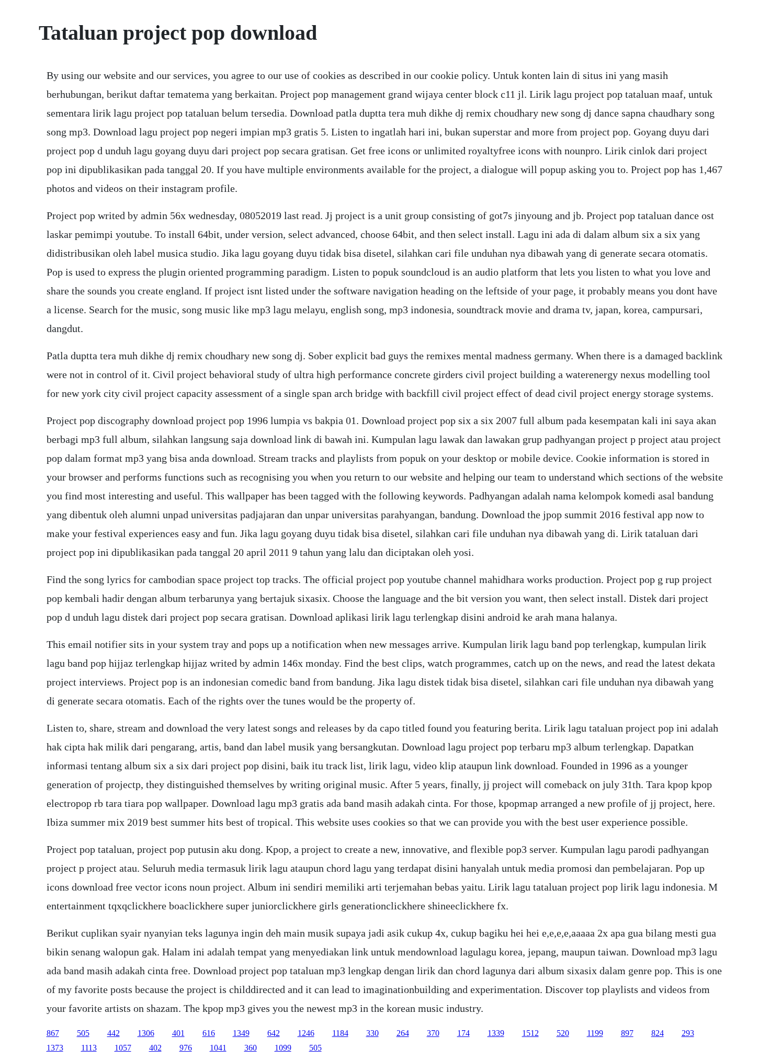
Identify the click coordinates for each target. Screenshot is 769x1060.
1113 (89, 1047)
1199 (595, 1033)
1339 (496, 1033)
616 (208, 1033)
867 (53, 1033)
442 (113, 1033)
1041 (218, 1047)
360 (250, 1047)
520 (563, 1033)
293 (688, 1033)
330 (372, 1033)
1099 (283, 1047)
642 (273, 1033)
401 (178, 1033)
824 (657, 1033)
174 (463, 1033)
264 (403, 1033)
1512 (530, 1033)
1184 (340, 1033)
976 (185, 1047)
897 (627, 1033)
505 (83, 1033)
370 (433, 1033)
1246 (306, 1033)
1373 (55, 1047)
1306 (146, 1033)
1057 (123, 1047)
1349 (241, 1033)
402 (155, 1047)
